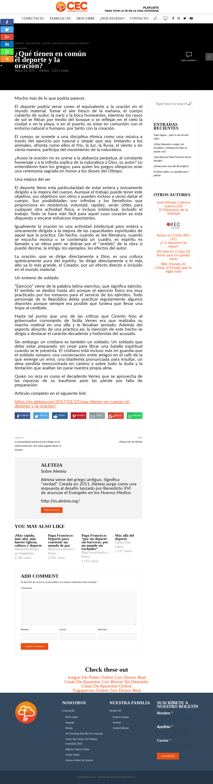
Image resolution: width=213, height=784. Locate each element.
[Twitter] (7, 29)
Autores (117, 723)
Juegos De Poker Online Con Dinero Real (106, 677)
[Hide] (1, 65)
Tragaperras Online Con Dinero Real (106, 690)
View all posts (52, 510)
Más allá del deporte (124, 537)
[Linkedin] (7, 44)
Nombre (25, 630)
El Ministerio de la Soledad (173, 211)
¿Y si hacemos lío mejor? (173, 244)
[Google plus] (7, 37)
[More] (7, 59)
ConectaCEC (33, 18)
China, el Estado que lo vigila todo (173, 269)
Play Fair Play (33, 43)
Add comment (189, 60)
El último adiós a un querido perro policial (171, 174)
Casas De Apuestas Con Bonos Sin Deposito (106, 682)
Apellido (165, 726)
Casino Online (72, 755)
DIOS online (71, 717)
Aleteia (44, 70)
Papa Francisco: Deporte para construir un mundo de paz (60, 540)
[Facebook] (7, 22)
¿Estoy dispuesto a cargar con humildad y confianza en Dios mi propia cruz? (170, 148)
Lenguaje (69, 723)
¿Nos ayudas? (112, 18)
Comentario (26, 588)
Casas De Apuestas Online (106, 686)
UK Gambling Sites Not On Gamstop (84, 734)
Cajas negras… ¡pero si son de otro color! (171, 137)
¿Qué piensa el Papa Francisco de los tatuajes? (172, 159)
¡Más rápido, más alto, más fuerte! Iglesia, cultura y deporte (28, 540)
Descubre (86, 18)
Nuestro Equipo (121, 717)
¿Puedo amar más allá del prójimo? (171, 166)
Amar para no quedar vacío (173, 257)
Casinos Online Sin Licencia (79, 760)
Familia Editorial (121, 728)
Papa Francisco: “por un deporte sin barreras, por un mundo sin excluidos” (95, 542)
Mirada (69, 728)
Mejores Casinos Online (77, 749)
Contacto (139, 18)
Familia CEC (61, 18)
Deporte (19, 43)
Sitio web (102, 630)
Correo (63, 630)
